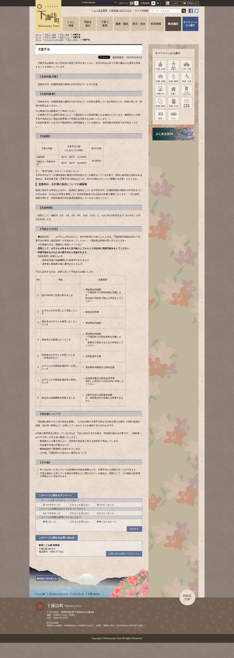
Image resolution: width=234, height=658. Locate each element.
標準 (131, 3)
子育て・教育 (50, 35)
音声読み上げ (192, 3)
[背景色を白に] (153, 4)
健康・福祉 (122, 23)
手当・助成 (64, 35)
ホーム (38, 35)
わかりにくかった (105, 513)
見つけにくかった (105, 505)
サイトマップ (78, 594)
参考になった (49, 521)
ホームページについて (58, 594)
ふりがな (175, 3)
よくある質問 (100, 10)
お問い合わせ (93, 594)
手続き (88, 24)
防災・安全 (139, 23)
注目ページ (64, 37)
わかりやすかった (52, 513)
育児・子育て (73, 40)
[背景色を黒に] (158, 4)
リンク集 (41, 594)
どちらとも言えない (80, 505)
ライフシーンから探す (190, 24)
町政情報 (156, 23)
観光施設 (173, 23)
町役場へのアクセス (121, 10)
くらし (71, 24)
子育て (105, 24)
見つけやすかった (52, 505)
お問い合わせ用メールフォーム (124, 553)
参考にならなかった (107, 521)
